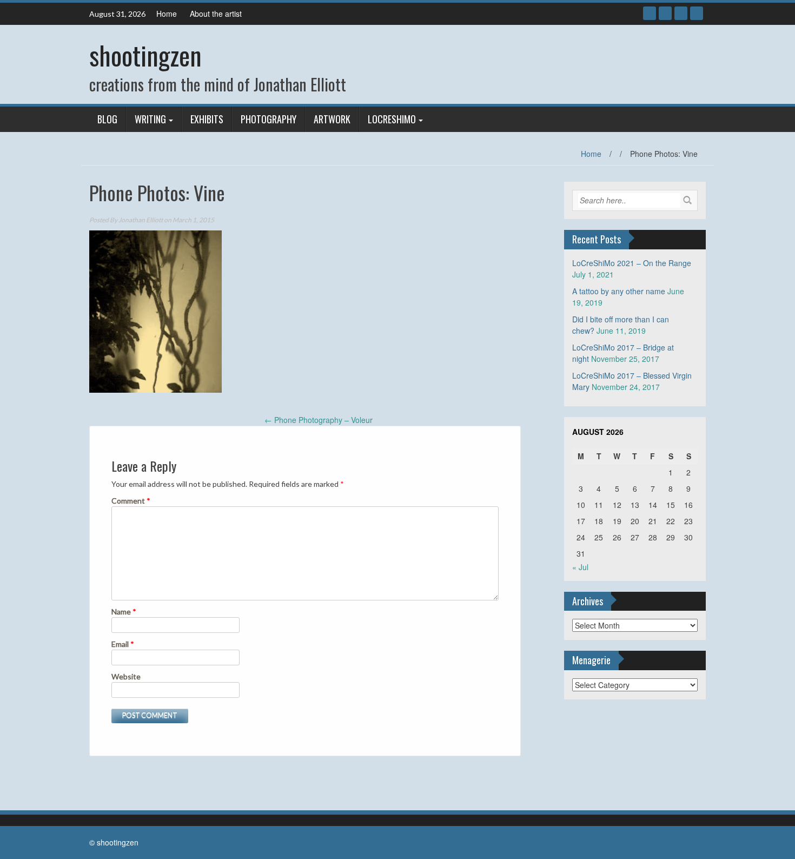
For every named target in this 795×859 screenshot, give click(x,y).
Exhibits (206, 119)
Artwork (332, 119)
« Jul (580, 566)
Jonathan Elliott (140, 220)
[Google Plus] (665, 13)
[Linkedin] (680, 13)
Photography (268, 119)
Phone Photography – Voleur (318, 419)
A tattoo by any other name (618, 291)
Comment (130, 500)
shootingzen (145, 55)
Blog (107, 119)
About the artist (216, 13)
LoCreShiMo (392, 119)
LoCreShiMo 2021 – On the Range (631, 262)
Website (126, 676)
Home (166, 13)
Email (122, 644)
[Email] (696, 13)
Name (123, 611)
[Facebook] (649, 13)
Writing (150, 119)
